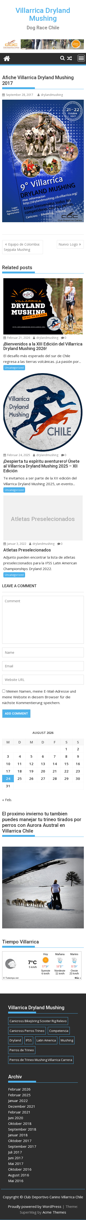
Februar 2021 (19, 1112)
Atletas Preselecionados (43, 519)
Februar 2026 (19, 1089)
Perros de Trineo (22, 1050)
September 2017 (22, 1146)
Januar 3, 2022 (16, 544)
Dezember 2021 (21, 1106)
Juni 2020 (15, 1117)
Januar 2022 (18, 1100)
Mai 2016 (15, 1180)
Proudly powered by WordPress (34, 1206)
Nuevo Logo (68, 244)
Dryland (15, 1040)
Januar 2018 (18, 1134)
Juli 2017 (15, 1152)
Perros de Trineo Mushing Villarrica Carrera (41, 1060)
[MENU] (81, 58)
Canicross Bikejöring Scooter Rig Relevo (38, 1021)
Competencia (58, 1031)
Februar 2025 (19, 1094)
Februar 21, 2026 (18, 338)
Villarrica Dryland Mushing (43, 14)
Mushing (67, 1040)
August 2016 (18, 1175)
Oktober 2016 (20, 1169)
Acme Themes (54, 1212)
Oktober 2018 (20, 1123)
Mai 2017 (15, 1163)
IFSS (29, 1040)
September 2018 (22, 1129)
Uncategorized (14, 367)
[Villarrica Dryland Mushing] (6, 58)
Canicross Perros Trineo (27, 1031)
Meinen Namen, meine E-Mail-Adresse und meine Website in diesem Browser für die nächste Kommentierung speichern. (39, 697)
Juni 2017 (15, 1157)
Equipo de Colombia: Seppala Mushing (22, 247)
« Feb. (7, 799)
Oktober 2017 (20, 1140)
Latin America (46, 1040)
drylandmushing (52, 95)
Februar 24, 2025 (18, 455)
